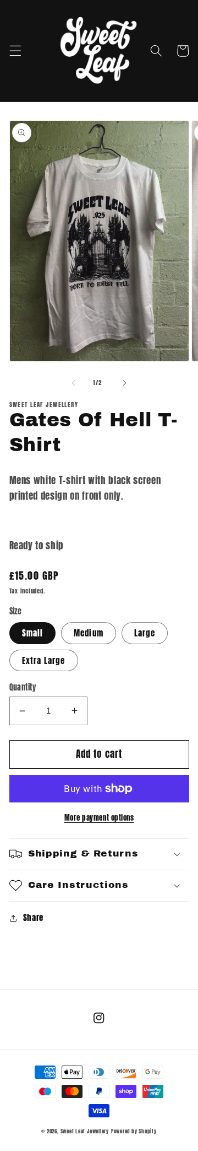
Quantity (22, 687)
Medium (88, 633)
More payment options (99, 817)
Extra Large (43, 660)
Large (145, 633)
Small (32, 633)
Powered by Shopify (134, 1131)
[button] (15, 51)
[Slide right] (124, 383)
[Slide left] (74, 383)
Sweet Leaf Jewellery (85, 1131)
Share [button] (33, 917)
